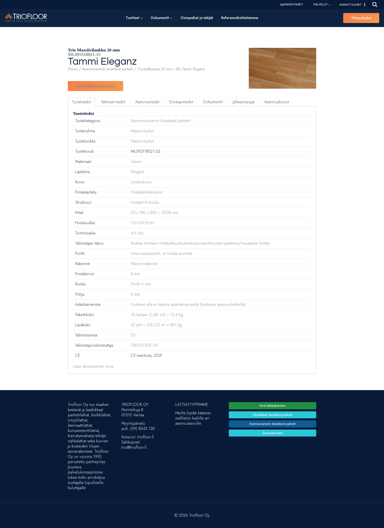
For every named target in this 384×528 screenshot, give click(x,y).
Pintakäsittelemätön (147, 192)
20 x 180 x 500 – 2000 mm (154, 213)
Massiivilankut (142, 131)
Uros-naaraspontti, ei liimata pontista (161, 253)
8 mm (135, 274)
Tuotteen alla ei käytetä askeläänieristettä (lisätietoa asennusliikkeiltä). (189, 304)
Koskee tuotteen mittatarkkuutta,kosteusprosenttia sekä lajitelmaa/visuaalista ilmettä (200, 243)
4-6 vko (137, 233)
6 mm (135, 294)
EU (133, 335)
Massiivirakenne (144, 264)
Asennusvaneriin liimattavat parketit (107, 69)
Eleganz (119, 61)
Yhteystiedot (361, 18)
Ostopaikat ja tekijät (197, 17)
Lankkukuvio (141, 182)
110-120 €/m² (142, 223)
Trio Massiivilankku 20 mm (94, 49)
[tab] (81, 101)
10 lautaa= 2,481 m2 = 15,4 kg (157, 315)
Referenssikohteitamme (239, 17)
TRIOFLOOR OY (144, 345)
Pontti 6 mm (141, 284)
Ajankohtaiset (291, 4)
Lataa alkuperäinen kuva (95, 86)
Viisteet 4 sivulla (145, 202)
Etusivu (73, 69)
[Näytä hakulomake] (374, 4)
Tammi (83, 61)
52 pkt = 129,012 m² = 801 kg (156, 325)
